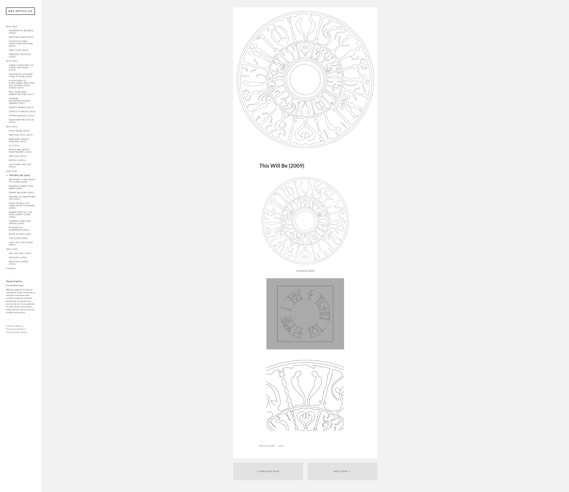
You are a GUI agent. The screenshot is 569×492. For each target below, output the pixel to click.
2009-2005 (11, 171)
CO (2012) (14, 145)
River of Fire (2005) (20, 234)
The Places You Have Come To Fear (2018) (21, 75)
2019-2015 (11, 61)
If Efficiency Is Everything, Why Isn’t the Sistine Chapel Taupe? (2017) (22, 84)
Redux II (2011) (17, 160)
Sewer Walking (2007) (21, 192)
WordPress (21, 329)
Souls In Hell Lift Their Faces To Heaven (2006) (22, 205)
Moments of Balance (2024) (21, 31)
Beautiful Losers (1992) (19, 262)
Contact (11, 268)
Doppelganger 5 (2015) (22, 115)
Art (282, 445)
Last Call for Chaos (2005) (21, 243)
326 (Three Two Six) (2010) (20, 165)
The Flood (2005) (18, 238)
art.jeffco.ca (20, 11)
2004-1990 (11, 249)
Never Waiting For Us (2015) (21, 121)
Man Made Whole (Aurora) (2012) (19, 140)
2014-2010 (11, 126)
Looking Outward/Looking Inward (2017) (20, 100)
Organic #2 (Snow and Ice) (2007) (22, 198)
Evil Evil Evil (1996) (20, 253)
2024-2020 (11, 26)
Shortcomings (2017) (21, 107)
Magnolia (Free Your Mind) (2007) (21, 187)
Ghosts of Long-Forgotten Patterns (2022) (21, 43)
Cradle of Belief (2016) (22, 111)
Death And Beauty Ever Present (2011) (20, 150)
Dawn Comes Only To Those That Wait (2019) (21, 67)
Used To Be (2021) (18, 50)
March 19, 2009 (267, 445)
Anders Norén (21, 332)
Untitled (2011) (18, 156)
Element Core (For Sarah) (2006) (20, 222)
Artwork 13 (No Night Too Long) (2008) (22, 180)
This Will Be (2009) (19, 175)
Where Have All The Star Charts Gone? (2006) (20, 214)
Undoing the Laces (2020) (20, 55)
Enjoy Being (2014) (19, 131)
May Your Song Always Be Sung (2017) (21, 93)
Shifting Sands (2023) (21, 37)
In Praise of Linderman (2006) (19, 228)
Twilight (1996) (18, 257)
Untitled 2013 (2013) (21, 135)
